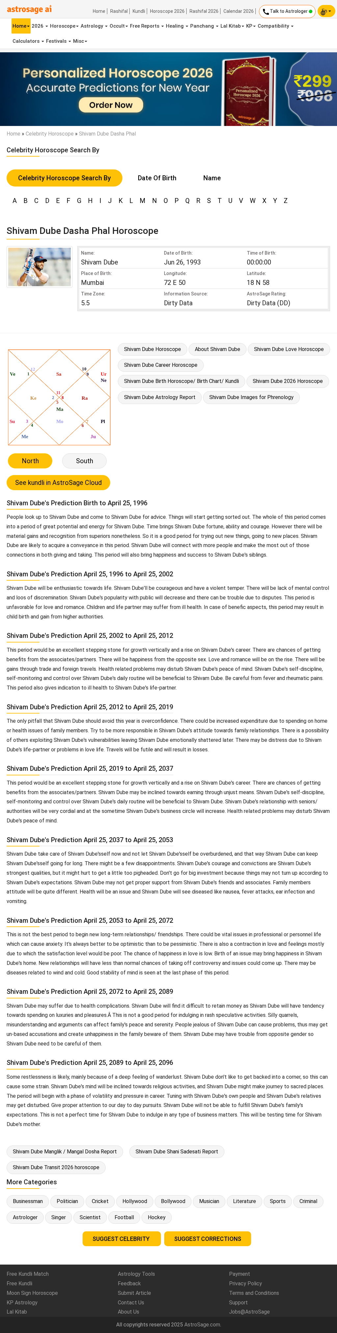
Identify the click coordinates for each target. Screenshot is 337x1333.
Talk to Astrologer (285, 12)
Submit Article (134, 1293)
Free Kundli (19, 1283)
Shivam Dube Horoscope (152, 349)
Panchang (202, 26)
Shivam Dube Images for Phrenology (251, 397)
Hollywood (134, 1201)
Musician (209, 1201)
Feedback (129, 1283)
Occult (117, 26)
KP (249, 26)
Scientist (90, 1217)
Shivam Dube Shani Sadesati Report (177, 1151)
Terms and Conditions (254, 1293)
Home (99, 11)
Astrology (92, 26)
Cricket (100, 1201)
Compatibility (274, 26)
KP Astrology (22, 1302)
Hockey (157, 1217)
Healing (175, 26)
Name (212, 178)
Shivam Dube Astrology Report (159, 397)
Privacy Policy (245, 1283)
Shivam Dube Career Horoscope (160, 365)
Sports (278, 1201)
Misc (78, 41)
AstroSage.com (202, 1324)
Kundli (139, 11)
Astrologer (25, 1217)
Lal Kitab (230, 26)
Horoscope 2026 (167, 11)
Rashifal (119, 11)
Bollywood (173, 1201)
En (325, 11)
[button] (25, 89)
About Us (128, 1312)
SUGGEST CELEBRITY (121, 1238)
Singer (58, 1217)
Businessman (28, 1201)
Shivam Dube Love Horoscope (289, 349)
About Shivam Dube (217, 349)
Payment (239, 1274)
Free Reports (145, 26)
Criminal (308, 1201)
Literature (244, 1201)
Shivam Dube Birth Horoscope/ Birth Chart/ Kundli (181, 381)
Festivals (57, 41)
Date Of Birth (157, 178)
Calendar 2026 (238, 11)
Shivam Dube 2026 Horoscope (288, 381)
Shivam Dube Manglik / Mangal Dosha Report (65, 1151)
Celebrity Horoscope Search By (64, 178)
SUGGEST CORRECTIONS (207, 1238)
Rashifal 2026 (204, 11)
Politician (67, 1201)
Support (238, 1302)
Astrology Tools (136, 1274)
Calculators (27, 41)
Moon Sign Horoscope (32, 1293)
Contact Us (131, 1302)
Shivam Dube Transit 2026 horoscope (56, 1167)
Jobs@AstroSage (249, 1312)
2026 (38, 26)
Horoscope (62, 26)
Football (124, 1217)
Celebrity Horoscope (50, 134)
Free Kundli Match (28, 1274)
